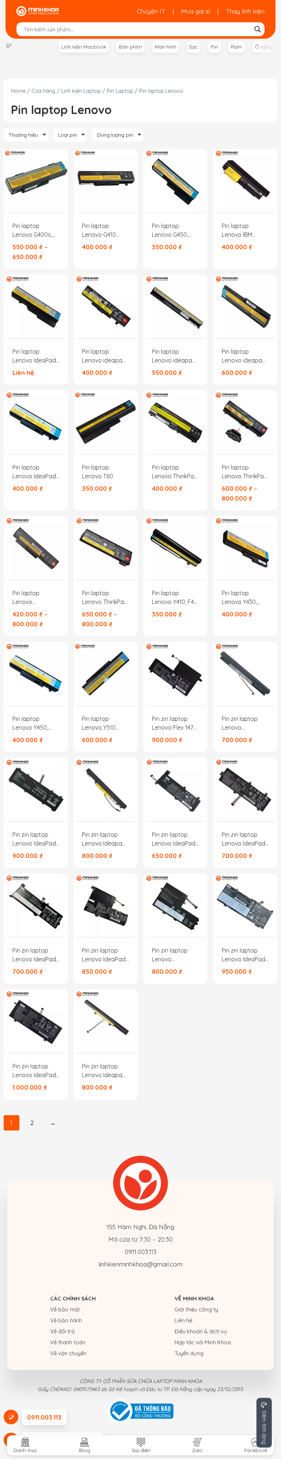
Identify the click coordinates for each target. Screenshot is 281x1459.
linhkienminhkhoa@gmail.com (140, 1264)
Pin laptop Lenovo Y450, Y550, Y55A (30, 723)
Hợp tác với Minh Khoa (203, 1342)
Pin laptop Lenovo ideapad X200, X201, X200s (244, 356)
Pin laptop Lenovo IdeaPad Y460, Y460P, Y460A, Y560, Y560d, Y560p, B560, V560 (34, 472)
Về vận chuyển (68, 1353)
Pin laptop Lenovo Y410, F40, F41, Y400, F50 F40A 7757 (175, 597)
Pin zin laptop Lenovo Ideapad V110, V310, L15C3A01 (104, 1071)
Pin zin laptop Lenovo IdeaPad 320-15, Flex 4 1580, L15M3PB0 (103, 955)
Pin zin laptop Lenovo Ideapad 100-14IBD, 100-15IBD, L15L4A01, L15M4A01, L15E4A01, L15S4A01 (243, 723)
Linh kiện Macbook (83, 46)
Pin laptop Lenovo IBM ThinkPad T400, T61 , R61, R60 (242, 230)
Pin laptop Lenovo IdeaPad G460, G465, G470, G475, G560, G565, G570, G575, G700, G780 (35, 356)
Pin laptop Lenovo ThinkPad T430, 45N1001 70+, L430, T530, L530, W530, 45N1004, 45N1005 (244, 472)
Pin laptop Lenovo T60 (97, 472)
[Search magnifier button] (257, 29)
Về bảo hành (66, 1320)
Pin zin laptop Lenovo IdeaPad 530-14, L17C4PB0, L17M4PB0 (245, 955)
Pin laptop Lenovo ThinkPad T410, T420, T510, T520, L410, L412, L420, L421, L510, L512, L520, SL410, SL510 (175, 472)
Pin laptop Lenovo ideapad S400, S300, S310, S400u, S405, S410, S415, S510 (174, 356)
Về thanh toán (67, 1342)
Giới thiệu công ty (196, 1309)
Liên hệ (183, 1320)
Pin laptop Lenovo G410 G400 (99, 230)
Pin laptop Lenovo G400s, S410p (32, 230)
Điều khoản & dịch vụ (201, 1331)
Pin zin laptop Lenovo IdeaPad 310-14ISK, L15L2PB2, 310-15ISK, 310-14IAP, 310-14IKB (173, 839)
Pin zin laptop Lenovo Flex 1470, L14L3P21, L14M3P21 (175, 723)
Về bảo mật (65, 1309)
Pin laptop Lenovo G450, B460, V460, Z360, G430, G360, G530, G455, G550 (175, 230)
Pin (214, 46)
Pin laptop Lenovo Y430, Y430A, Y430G (240, 597)
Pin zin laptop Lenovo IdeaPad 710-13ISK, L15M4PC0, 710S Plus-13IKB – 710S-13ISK (35, 1071)
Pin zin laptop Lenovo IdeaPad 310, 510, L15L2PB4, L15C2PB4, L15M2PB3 (243, 839)
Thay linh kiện (245, 11)
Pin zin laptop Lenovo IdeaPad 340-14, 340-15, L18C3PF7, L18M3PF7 (174, 955)
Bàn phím (130, 46)
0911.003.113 (141, 1251)
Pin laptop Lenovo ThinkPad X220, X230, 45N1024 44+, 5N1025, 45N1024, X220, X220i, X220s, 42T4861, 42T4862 (35, 597)
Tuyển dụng (189, 1353)
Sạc (193, 46)
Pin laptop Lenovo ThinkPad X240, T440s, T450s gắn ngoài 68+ (105, 597)
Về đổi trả (62, 1331)
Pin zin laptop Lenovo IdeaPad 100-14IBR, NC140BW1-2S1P (34, 839)
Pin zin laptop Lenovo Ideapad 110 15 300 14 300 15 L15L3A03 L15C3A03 (104, 839)
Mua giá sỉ (195, 11)
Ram (236, 46)
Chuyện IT (151, 11)
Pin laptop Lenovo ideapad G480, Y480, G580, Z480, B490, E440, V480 (104, 356)
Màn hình (165, 46)
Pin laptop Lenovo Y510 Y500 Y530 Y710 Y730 (103, 723)
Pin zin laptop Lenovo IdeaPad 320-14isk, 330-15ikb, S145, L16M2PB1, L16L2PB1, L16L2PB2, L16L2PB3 (34, 955)
